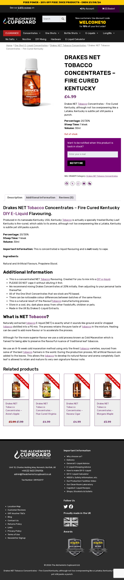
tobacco (56, 301)
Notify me (76, 163)
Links (10, 527)
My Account (88, 8)
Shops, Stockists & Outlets (79, 491)
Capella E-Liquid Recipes (78, 488)
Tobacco (82, 103)
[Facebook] (71, 507)
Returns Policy (15, 524)
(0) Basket (109, 8)
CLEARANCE (12, 33)
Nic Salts (10, 39)
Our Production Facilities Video (81, 481)
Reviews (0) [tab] (66, 197)
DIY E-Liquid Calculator (78, 474)
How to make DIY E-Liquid (79, 470)
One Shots (50, 33)
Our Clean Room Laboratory (80, 484)
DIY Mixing (40, 39)
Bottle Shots (71, 33)
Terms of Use (14, 534)
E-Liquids (90, 33)
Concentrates (30, 33)
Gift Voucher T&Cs (16, 513)
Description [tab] (14, 197)
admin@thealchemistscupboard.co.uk (32, 474)
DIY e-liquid (103, 279)
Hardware (56, 39)
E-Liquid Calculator (75, 39)
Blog (10, 517)
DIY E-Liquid (15, 213)
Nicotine (26, 39)
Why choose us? (74, 456)
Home (9, 45)
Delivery (71, 460)
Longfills (107, 33)
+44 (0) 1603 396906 (32, 471)
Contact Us (13, 520)
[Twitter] (66, 507)
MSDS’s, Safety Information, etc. (82, 477)
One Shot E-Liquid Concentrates (31, 45)
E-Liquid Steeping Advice (79, 467)
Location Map (14, 506)
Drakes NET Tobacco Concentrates (68, 45)
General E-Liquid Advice (78, 463)
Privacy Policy (14, 531)
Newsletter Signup (17, 538)
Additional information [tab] (40, 197)
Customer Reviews (17, 510)
